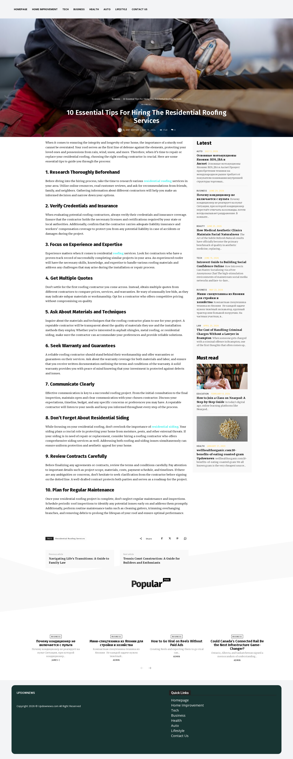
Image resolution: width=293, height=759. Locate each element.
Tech (199, 258)
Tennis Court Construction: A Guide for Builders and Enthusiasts (151, 560)
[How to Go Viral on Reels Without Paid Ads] (176, 617)
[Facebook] (161, 538)
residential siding (165, 426)
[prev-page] (142, 668)
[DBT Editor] (120, 130)
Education (203, 394)
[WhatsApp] (185, 538)
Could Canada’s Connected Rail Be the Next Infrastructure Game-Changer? (237, 645)
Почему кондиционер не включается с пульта (55, 643)
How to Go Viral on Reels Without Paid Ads (176, 643)
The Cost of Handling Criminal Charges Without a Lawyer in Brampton (219, 334)
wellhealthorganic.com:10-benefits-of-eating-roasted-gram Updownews (220, 454)
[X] (169, 538)
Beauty (201, 226)
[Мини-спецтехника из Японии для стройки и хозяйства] (116, 617)
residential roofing (158, 181)
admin (116, 660)
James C (56, 660)
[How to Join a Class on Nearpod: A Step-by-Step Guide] (222, 376)
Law (199, 326)
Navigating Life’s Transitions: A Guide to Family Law (79, 560)
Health (201, 446)
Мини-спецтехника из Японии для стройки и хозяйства (116, 643)
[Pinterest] (177, 538)
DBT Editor (132, 130)
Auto (200, 151)
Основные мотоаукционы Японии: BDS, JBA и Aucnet (216, 159)
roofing (118, 253)
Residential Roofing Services (70, 539)
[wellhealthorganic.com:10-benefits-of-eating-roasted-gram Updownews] (222, 429)
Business (116, 99)
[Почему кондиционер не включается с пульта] (55, 617)
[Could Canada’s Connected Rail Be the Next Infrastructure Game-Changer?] (237, 617)
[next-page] (149, 668)
